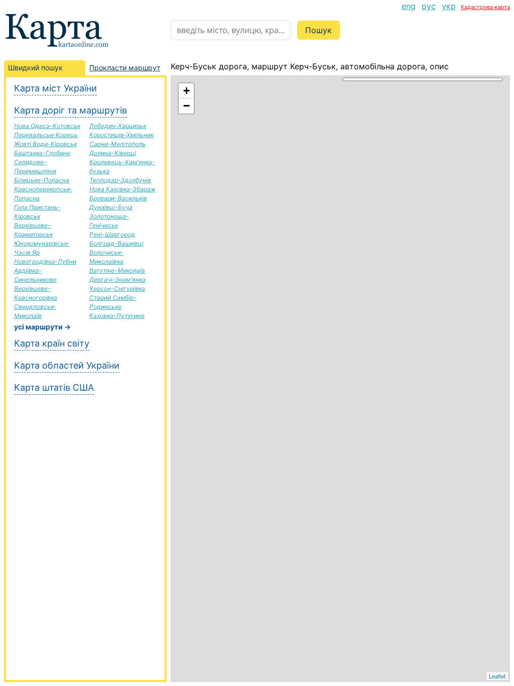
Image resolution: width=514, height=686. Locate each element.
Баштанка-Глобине (42, 153)
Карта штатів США (54, 387)
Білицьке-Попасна (41, 180)
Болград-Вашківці (116, 243)
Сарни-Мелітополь (117, 144)
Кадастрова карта (485, 7)
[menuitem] (409, 6)
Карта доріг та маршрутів (70, 110)
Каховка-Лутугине (117, 315)
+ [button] (186, 90)
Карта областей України (66, 365)
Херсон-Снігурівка (117, 288)
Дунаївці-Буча (111, 207)
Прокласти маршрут (124, 67)
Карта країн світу (51, 343)
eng (409, 6)
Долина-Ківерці (112, 153)
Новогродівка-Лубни (45, 261)
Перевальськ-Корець (46, 135)
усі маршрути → (42, 326)
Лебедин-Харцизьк (117, 126)
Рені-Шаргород (112, 234)
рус (429, 6)
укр (449, 6)
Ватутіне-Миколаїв (117, 270)
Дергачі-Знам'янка (117, 279)
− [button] (186, 105)
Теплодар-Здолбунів (120, 180)
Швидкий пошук (35, 67)
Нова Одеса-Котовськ (47, 126)
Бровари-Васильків (118, 198)
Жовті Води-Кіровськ (45, 144)
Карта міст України (55, 88)
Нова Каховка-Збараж (122, 189)
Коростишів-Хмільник (121, 135)
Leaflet (497, 676)
